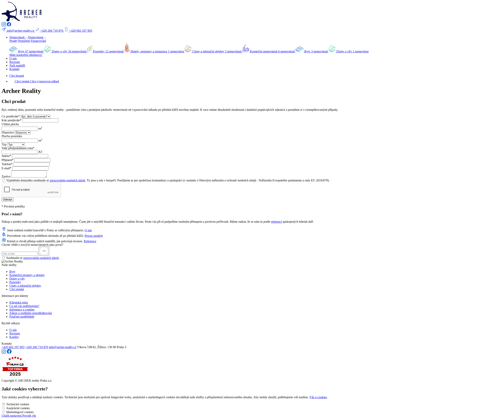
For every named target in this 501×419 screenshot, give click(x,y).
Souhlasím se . (32, 258)
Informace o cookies (21, 309)
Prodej (13, 40)
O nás (13, 58)
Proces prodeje (94, 235)
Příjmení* (8, 160)
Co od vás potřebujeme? (24, 306)
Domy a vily (17, 278)
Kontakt (14, 69)
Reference (90, 241)
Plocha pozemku (12, 136)
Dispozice (8, 132)
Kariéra (14, 337)
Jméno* (6, 156)
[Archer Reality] (21, 20)
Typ (4, 144)
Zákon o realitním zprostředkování (30, 313)
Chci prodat (16, 289)
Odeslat (7, 199)
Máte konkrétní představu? (25, 55)
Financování (38, 40)
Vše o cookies (318, 397)
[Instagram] (4, 25)
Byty (12, 271)
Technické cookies (17, 404)
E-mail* (6, 168)
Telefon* (7, 164)
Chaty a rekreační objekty (25, 285)
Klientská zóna (18, 302)
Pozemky (15, 282)
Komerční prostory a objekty (27, 275)
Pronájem (24, 40)
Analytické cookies (18, 408)
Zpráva (6, 176)
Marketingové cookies (20, 412)
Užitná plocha (10, 124)
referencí (276, 221)
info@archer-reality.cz (62, 347)
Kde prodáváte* (11, 120)
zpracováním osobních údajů (67, 180)
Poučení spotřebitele (21, 316)
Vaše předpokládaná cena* (18, 148)
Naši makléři (17, 65)
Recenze (14, 62)
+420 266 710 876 (36, 347)
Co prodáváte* (11, 116)
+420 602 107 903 (13, 347)
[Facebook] (9, 25)
